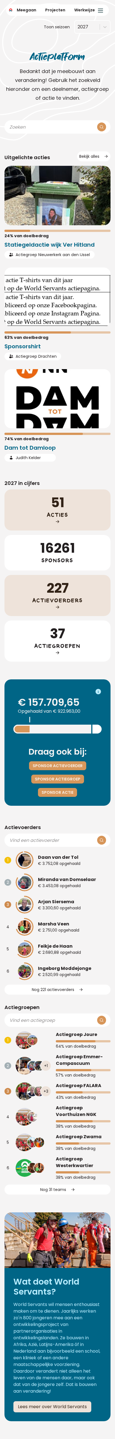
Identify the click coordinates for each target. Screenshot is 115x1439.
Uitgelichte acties (27, 157)
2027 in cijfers (22, 483)
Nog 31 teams (53, 1189)
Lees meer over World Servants (52, 1406)
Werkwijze (84, 10)
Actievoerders (22, 827)
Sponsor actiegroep (57, 779)
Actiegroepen (22, 1007)
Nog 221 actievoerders (53, 989)
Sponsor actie (57, 792)
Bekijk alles (89, 156)
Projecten (55, 10)
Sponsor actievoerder (58, 766)
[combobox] (77, 27)
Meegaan (26, 10)
